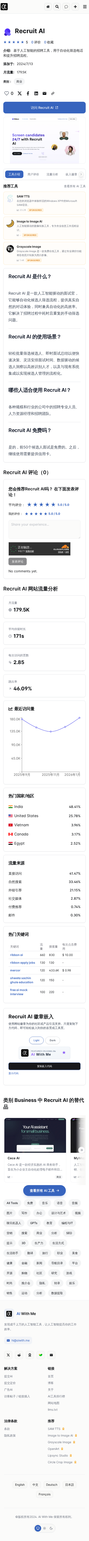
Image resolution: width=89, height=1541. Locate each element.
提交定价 (10, 1383)
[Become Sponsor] (30, 1355)
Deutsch (51, 1484)
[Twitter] (8, 1355)
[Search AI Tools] (57, 6)
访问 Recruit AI (42, 107)
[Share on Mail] (44, 93)
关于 (51, 1389)
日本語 (69, 1484)
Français (45, 1494)
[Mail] (51, 1355)
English (20, 1484)
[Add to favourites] (6, 93)
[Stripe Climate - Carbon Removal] (40, 1355)
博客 (51, 1383)
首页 (51, 1376)
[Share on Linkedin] (36, 93)
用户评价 (33, 174)
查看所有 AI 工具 (75, 186)
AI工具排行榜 (56, 1396)
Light (36, 1040)
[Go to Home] (48, 6)
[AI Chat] (66, 6)
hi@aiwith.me (21, 1340)
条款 (7, 1428)
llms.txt (53, 1409)
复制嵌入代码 (44, 1066)
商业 (19, 81)
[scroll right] (81, 1150)
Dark (53, 1040)
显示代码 (13, 1073)
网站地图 (53, 1403)
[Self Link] (53, 93)
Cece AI (13, 1158)
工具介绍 (14, 174)
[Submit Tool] (75, 6)
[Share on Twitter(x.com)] (20, 93)
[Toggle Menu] (85, 7)
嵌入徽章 (71, 174)
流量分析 (52, 174)
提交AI (8, 1376)
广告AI (8, 1389)
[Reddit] (19, 1355)
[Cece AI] (35, 1135)
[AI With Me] (4, 7)
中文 (35, 1484)
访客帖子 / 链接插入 (17, 1396)
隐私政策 (10, 1435)
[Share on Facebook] (28, 93)
